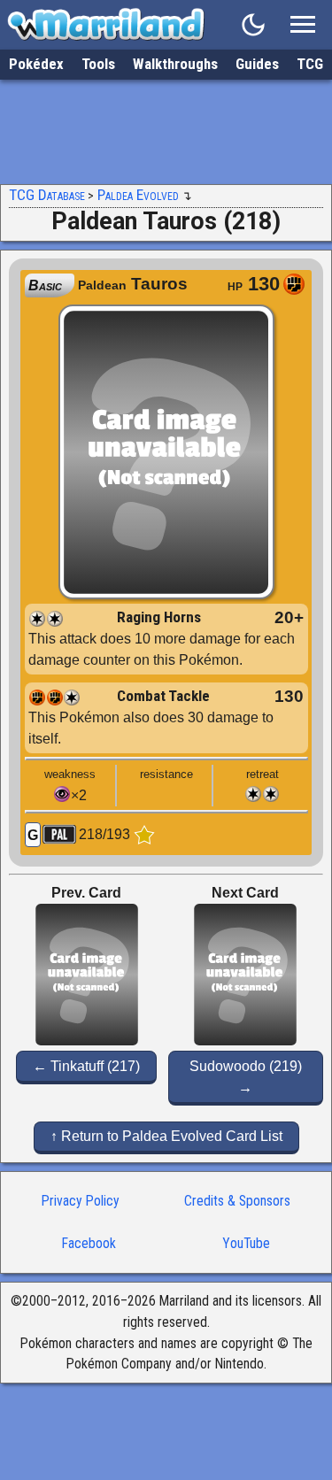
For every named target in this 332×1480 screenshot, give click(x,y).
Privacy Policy (81, 1200)
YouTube (246, 1243)
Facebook (89, 1243)
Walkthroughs (175, 64)
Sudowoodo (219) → (245, 1077)
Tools (98, 64)
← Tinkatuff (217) (86, 1066)
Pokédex (36, 64)
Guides (257, 64)
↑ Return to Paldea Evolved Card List (166, 1136)
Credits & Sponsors (237, 1200)
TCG (310, 64)
